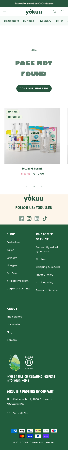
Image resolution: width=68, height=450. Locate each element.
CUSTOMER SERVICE (44, 236)
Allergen (12, 265)
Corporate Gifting (18, 288)
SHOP (11, 234)
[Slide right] (41, 186)
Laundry (12, 257)
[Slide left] (26, 186)
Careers (12, 340)
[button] (4, 11)
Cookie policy (44, 282)
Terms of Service (47, 290)
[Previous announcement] (6, 3)
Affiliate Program (18, 280)
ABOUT (12, 309)
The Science (14, 316)
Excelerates (48, 442)
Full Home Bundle (32, 169)
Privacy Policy (44, 274)
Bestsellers (13, 242)
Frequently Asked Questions (47, 249)
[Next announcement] (61, 3)
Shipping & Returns (48, 267)
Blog (9, 332)
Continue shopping (34, 88)
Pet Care (12, 273)
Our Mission (14, 324)
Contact (41, 259)
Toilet (10, 250)
